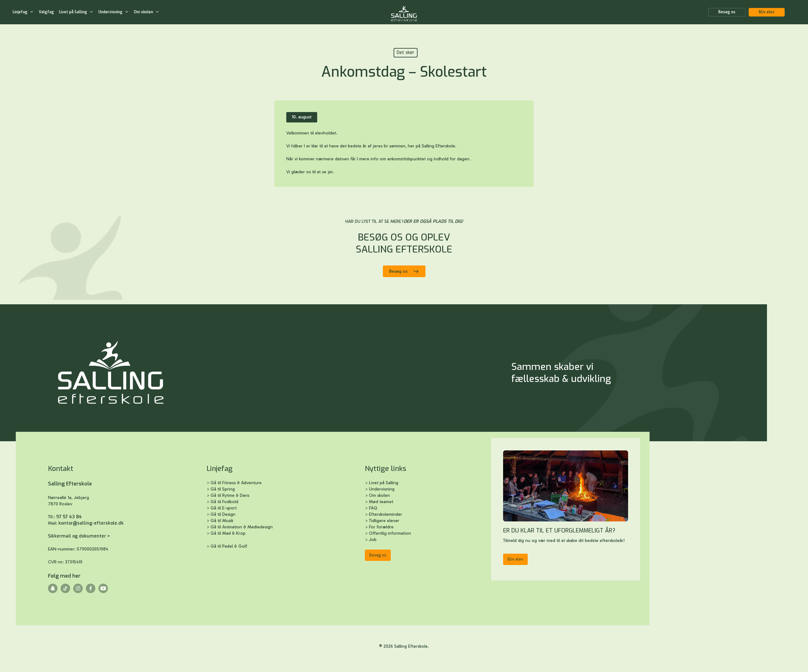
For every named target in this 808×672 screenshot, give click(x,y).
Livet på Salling (383, 482)
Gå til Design (223, 514)
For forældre (381, 527)
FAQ (373, 508)
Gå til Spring (223, 489)
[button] (404, 271)
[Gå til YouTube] (103, 591)
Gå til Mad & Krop (229, 533)
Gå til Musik (222, 520)
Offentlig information (390, 533)
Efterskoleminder (385, 514)
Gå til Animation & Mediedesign (242, 527)
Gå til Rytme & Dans (230, 495)
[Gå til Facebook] (90, 591)
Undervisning (382, 489)
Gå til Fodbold (224, 501)
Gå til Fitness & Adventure (236, 482)
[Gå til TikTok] (65, 591)
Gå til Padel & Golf (229, 546)
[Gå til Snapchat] (52, 591)
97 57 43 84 (69, 517)
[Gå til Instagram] (78, 591)
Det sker (405, 53)
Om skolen (379, 495)
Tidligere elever (384, 520)
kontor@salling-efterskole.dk (91, 523)
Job (373, 539)
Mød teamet (381, 501)
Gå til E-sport (224, 508)
